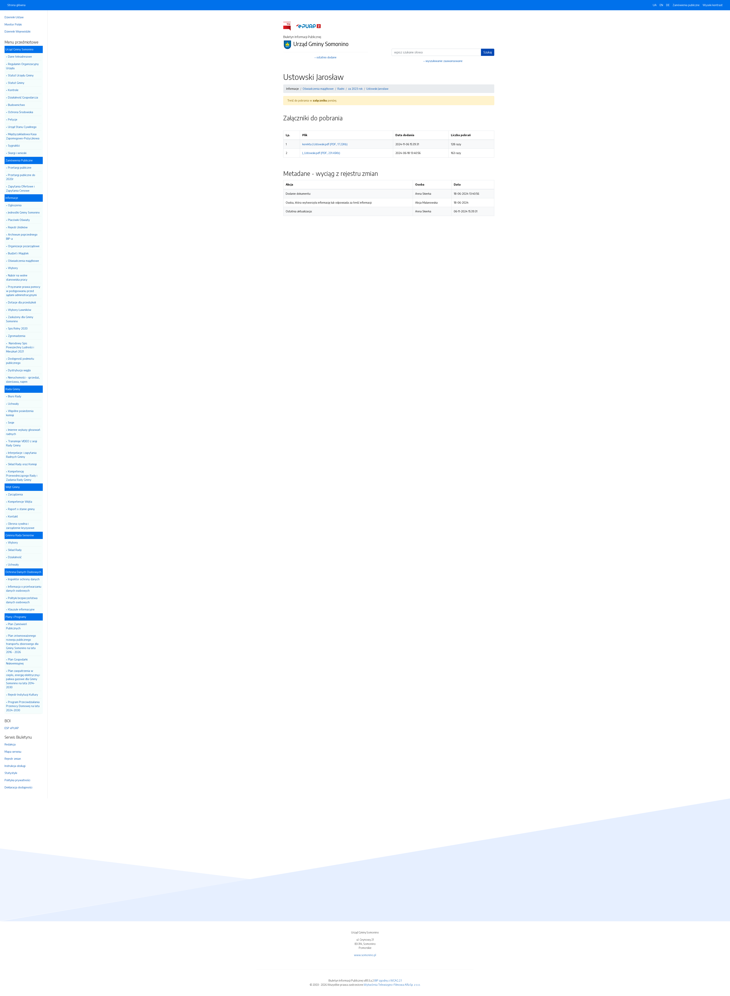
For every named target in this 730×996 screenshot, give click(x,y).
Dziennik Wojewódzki (17, 31)
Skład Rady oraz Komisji (22, 464)
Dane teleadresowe (20, 56)
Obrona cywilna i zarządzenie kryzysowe (20, 525)
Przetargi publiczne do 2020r (20, 177)
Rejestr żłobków (18, 227)
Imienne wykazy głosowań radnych (23, 432)
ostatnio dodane (326, 57)
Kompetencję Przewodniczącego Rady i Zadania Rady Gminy (21, 475)
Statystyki (11, 773)
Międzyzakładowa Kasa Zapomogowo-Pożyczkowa (22, 136)
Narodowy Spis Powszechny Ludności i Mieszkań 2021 (20, 347)
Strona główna (16, 5)
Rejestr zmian (13, 758)
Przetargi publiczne (19, 167)
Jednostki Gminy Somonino (24, 212)
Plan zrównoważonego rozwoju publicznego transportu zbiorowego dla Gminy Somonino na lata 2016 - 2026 (22, 644)
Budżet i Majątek (18, 253)
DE (668, 5)
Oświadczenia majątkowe (23, 260)
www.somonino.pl (365, 955)
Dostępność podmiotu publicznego (20, 360)
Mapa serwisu (13, 751)
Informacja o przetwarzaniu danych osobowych (23, 588)
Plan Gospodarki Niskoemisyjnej (17, 661)
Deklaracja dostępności (18, 787)
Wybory (13, 268)
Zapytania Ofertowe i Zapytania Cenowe (20, 188)
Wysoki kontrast (713, 5)
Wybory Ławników (19, 309)
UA (655, 5)
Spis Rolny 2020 (18, 328)
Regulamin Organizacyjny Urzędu (22, 66)
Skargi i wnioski (17, 153)
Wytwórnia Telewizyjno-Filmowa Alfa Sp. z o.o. (392, 984)
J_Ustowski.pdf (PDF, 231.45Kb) (321, 153)
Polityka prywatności (17, 780)
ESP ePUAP (12, 728)
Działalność (14, 557)
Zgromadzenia (16, 335)
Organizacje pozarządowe (24, 246)
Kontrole (13, 90)
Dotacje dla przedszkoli (22, 302)
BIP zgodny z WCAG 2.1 (388, 980)
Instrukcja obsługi (15, 765)
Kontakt (13, 516)
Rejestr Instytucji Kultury (23, 694)
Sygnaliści (14, 145)
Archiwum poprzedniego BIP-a (21, 236)
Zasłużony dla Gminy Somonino (19, 319)
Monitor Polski (13, 24)
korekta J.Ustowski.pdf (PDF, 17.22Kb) (325, 144)
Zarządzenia (15, 494)
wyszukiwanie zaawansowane (444, 61)
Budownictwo (16, 104)
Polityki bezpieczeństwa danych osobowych (21, 600)
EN (661, 5)
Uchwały (13, 403)
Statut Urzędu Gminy (21, 75)
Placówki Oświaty (19, 219)
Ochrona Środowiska (20, 112)
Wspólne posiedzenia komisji (19, 413)
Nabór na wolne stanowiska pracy (16, 277)
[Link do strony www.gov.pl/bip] (289, 26)
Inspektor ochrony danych (24, 579)
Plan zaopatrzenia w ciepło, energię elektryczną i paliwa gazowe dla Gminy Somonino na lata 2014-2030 (23, 679)
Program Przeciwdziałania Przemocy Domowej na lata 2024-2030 (23, 706)
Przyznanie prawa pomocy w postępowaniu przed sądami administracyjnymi (23, 291)
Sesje (11, 422)
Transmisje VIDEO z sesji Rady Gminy (21, 443)
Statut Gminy (16, 82)
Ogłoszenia (14, 205)
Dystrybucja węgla (19, 370)
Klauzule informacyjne (21, 609)
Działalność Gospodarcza (23, 97)
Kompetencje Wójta (20, 501)
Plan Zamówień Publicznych (16, 626)
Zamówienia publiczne (686, 5)
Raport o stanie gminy (21, 509)
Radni (340, 88)
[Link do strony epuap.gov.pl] (308, 26)
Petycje (12, 119)
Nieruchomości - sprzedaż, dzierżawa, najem (23, 379)
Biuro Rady (14, 396)
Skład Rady (15, 550)
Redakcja (10, 744)
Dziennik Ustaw (14, 17)
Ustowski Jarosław (377, 88)
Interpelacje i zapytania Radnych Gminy (21, 455)
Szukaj (487, 52)
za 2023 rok (355, 88)
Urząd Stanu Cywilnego (22, 127)
